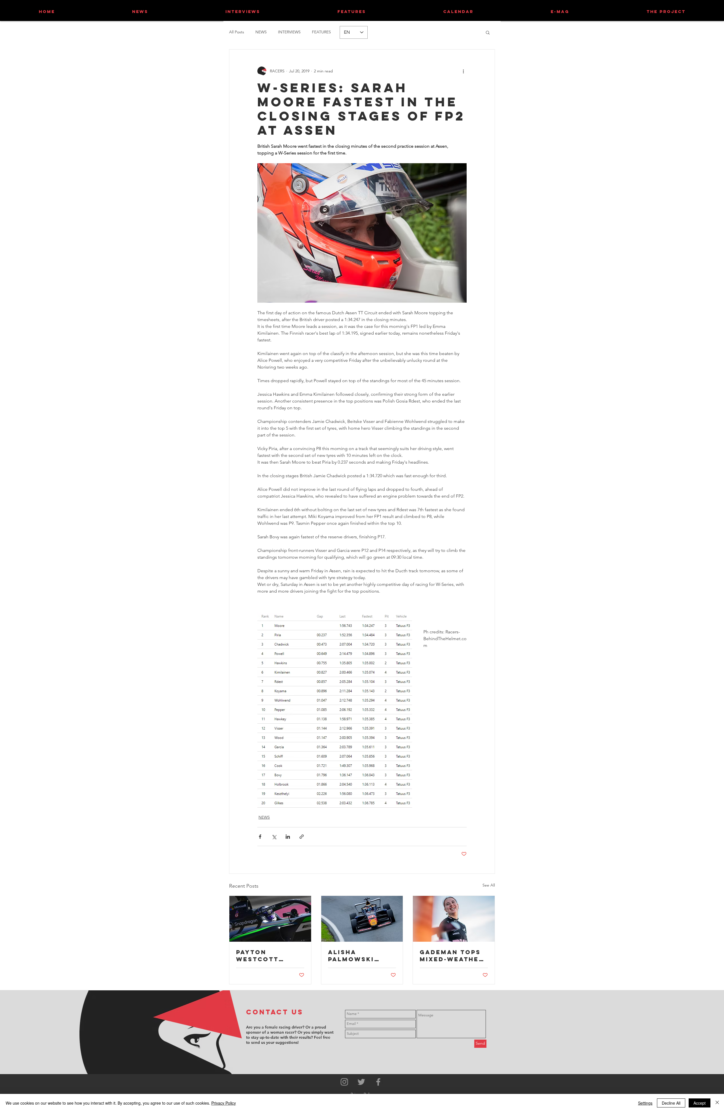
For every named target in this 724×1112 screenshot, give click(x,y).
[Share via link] (301, 836)
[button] (487, 32)
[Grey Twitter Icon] (361, 1082)
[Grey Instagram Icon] (344, 1082)
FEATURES (321, 32)
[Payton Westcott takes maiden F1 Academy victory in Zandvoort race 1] (270, 919)
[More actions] (463, 71)
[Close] (717, 1102)
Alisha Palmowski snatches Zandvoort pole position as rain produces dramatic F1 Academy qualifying (358, 955)
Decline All (671, 1103)
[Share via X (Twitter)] (274, 836)
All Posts (236, 32)
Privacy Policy (223, 1103)
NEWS (261, 32)
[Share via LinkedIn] (287, 836)
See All (488, 885)
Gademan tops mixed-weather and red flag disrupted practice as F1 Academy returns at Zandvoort (452, 955)
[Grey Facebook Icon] (378, 1082)
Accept (699, 1103)
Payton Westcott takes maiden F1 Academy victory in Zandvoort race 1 (269, 955)
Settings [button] (645, 1103)
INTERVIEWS (289, 32)
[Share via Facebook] (260, 836)
